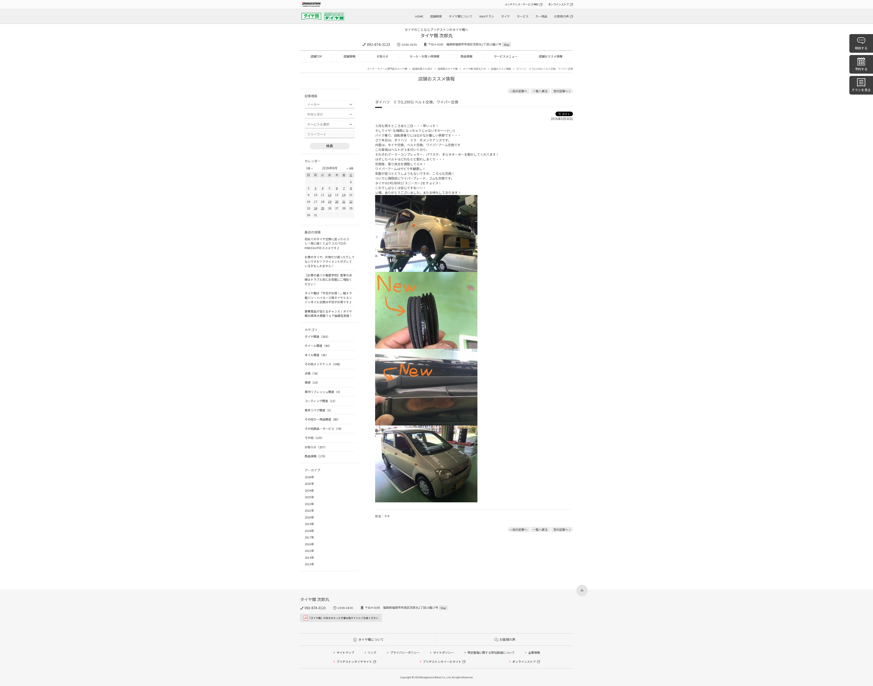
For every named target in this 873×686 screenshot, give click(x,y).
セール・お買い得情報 (424, 56)
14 (343, 195)
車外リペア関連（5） (319, 410)
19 (329, 201)
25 (322, 208)
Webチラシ (486, 16)
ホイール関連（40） (318, 345)
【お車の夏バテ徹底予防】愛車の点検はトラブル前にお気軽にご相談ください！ (328, 279)
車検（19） (312, 382)
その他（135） (314, 438)
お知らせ (383, 56)
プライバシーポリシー (405, 652)
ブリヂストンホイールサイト (442, 661)
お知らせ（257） (316, 447)
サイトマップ (345, 652)
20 (336, 201)
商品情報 (466, 56)
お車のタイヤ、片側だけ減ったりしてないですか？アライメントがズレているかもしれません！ (330, 261)
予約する (861, 69)
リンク (372, 652)
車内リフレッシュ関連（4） (323, 392)
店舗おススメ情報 (550, 56)
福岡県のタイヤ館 (448, 68)
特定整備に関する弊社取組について (491, 652)
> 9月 (350, 168)
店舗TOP (316, 56)
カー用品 (541, 16)
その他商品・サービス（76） (324, 428)
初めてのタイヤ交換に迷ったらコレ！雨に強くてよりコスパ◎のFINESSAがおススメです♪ (327, 243)
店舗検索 (436, 16)
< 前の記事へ (518, 91)
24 (315, 208)
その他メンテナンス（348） (323, 364)
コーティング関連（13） (321, 401)
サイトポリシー (443, 652)
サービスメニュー (505, 56)
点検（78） (312, 373)
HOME (419, 16)
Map (506, 44)
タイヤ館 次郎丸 (436, 35)
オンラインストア (558, 4)
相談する (861, 48)
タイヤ (505, 16)
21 (343, 201)
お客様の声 (561, 16)
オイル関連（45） (317, 355)
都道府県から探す (422, 68)
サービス (523, 16)
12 (329, 195)
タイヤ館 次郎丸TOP (474, 68)
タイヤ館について (460, 16)
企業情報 (534, 652)
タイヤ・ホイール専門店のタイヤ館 (387, 68)
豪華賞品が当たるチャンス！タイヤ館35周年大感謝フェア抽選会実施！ (328, 313)
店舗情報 (349, 56)
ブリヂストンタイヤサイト (354, 661)
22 (350, 201)
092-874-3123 (378, 44)
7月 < (309, 168)
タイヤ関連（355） (317, 336)
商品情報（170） (316, 456)
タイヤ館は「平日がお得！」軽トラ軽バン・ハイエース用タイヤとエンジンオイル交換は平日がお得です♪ (328, 297)
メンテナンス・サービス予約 (521, 4)
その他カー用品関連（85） (322, 419)
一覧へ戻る (540, 91)
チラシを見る (861, 90)
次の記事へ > (562, 91)
